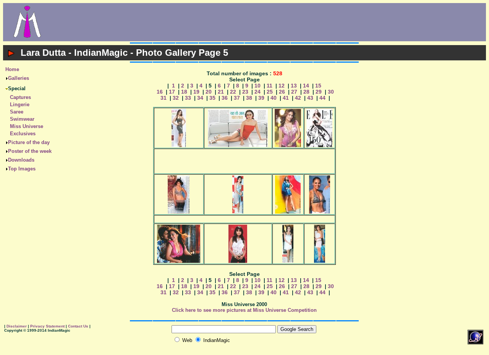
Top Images (22, 169)
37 (237, 98)
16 (160, 92)
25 (270, 92)
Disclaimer (16, 326)
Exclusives (23, 133)
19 (196, 92)
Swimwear (22, 119)
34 (200, 98)
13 (294, 86)
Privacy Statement (47, 326)
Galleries (18, 78)
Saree (16, 112)
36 (225, 98)
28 (306, 92)
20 (209, 92)
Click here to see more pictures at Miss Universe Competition (244, 310)
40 (273, 98)
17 (172, 92)
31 (163, 98)
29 (319, 92)
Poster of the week (30, 151)
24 (257, 92)
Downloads (21, 160)
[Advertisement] (269, 22)
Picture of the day (29, 142)
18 (184, 92)
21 (221, 92)
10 (257, 86)
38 (249, 98)
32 (176, 98)
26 (282, 92)
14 (306, 86)
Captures (20, 97)
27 (294, 92)
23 (245, 92)
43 (310, 98)
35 (212, 98)
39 (261, 98)
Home (12, 69)
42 (298, 98)
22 (233, 92)
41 (286, 98)
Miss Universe (26, 126)
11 (269, 86)
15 (318, 86)
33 (188, 98)
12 (282, 86)
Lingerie (19, 104)
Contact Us (78, 326)
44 (322, 98)
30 (331, 92)
